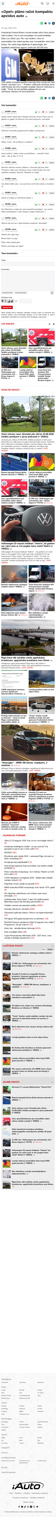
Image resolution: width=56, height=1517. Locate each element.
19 (18, 722)
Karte (3, 1414)
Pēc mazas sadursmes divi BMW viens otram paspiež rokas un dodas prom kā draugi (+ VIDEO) (40, 826)
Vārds (3, 260)
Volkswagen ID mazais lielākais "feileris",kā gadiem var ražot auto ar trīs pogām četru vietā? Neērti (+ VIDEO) (28, 546)
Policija (39, 1406)
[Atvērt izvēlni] (3, 3)
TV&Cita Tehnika (24, 1427)
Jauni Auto (22, 1382)
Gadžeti (39, 1427)
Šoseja (39, 1437)
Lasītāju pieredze (8, 1458)
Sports (4, 1434)
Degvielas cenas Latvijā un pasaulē (21, 884)
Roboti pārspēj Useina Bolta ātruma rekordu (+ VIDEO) (13, 473)
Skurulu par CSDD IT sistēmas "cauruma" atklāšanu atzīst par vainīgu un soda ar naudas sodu (13, 826)
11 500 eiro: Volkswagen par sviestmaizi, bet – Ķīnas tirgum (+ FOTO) (9, 374)
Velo (20, 1393)
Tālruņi (21, 1422)
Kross (21, 1437)
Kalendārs (40, 1443)
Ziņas (3, 1387)
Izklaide (39, 1390)
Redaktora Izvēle (24, 1398)
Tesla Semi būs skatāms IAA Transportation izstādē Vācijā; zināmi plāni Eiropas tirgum (44, 375)
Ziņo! (11, 1493)
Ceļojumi (4, 1411)
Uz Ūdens (40, 1393)
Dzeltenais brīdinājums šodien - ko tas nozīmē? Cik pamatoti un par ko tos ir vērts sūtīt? (26, 847)
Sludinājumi (6, 1379)
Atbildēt (51, 112)
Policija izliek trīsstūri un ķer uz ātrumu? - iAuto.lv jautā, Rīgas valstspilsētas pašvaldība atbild (13, 719)
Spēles (39, 1424)
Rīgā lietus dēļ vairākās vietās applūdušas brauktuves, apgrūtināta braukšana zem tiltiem (25, 659)
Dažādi (3, 1430)
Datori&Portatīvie (42, 1422)
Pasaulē (21, 1390)
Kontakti (27, 1493)
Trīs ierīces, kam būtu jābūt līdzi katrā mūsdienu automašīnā (28, 996)
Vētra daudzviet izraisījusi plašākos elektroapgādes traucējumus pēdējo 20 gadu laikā (32, 1131)
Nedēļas (50, 949)
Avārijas (21, 1406)
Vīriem (4, 1403)
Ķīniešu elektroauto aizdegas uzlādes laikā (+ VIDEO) (14, 586)
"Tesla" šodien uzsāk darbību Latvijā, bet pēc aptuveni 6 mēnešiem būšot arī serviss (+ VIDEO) (41, 719)
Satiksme (22, 1408)
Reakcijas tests (24, 1414)
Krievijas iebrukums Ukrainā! (19, 909)
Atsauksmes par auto (8, 1460)
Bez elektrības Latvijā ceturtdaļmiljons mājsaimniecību (38, 615)
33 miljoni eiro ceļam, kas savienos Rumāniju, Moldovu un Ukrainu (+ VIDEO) (32, 1007)
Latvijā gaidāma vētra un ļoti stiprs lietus (30, 1037)
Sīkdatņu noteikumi (37, 1498)
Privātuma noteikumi (20, 1498)
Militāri (21, 1411)
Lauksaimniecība (24, 1395)
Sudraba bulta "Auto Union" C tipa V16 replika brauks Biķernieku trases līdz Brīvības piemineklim (26, 900)
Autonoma (40, 1382)
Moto (2, 1393)
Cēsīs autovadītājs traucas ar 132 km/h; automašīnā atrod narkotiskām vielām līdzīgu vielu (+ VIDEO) (14, 795)
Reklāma (18, 1493)
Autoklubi (40, 1411)
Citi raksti (7, 324)
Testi (38, 1395)
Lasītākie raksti (13, 946)
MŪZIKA (10, 852)
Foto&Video (5, 1427)
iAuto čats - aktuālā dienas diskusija (22, 928)
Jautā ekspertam (8, 1472)
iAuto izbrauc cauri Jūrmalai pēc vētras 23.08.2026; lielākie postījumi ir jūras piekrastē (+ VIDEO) (13, 351)
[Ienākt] (53, 3)
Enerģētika (4, 1422)
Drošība (3, 1406)
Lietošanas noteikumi (40, 1493)
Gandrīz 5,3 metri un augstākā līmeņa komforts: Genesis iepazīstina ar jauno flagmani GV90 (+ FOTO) (41, 795)
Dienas (43, 949)
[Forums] (42, 3)
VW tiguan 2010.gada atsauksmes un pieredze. (26, 918)
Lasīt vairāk (27, 668)
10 (26, 16)
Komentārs (5, 269)
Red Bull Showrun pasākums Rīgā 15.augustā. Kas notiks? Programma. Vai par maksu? (29, 923)
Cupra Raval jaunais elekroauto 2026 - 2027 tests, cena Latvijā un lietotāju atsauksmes (27, 936)
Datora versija (28, 1502)
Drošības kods (6, 297)
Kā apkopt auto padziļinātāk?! (18, 862)
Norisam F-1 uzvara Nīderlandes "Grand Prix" (32, 1087)
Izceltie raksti (10, 390)
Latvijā (3, 1390)
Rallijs (3, 1437)
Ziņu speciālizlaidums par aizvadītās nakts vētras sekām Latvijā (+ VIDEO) (40, 350)
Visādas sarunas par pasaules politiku (23, 905)
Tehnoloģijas (6, 1419)
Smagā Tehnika (6, 1395)
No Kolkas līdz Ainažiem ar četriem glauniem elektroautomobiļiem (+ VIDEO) (31, 1049)
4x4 (2, 1440)
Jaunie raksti (11, 1082)
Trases (21, 1443)
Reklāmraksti (5, 1398)
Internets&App (23, 1424)
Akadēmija (4, 1408)
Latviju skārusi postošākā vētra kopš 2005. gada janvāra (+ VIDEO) (27, 373)
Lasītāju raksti (41, 1460)
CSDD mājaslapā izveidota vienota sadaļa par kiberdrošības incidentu (12, 692)
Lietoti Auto (4, 1382)
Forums (4, 1453)
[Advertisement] (28, 1222)
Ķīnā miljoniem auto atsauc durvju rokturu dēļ (13, 614)
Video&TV (5, 1448)
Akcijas (4, 1467)
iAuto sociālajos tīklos (15, 932)
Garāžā (39, 1408)
